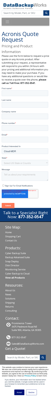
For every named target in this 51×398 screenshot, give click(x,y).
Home (8, 232)
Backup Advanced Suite (17, 257)
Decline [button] (31, 392)
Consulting (11, 310)
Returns (9, 306)
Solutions (10, 298)
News (8, 294)
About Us (10, 290)
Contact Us (11, 240)
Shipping (10, 302)
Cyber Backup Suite (15, 253)
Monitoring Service (15, 269)
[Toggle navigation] (7, 22)
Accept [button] (19, 392)
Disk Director (12, 265)
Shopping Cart (13, 236)
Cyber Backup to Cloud (17, 273)
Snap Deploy (12, 261)
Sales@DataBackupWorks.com (28, 343)
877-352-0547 (19, 337)
